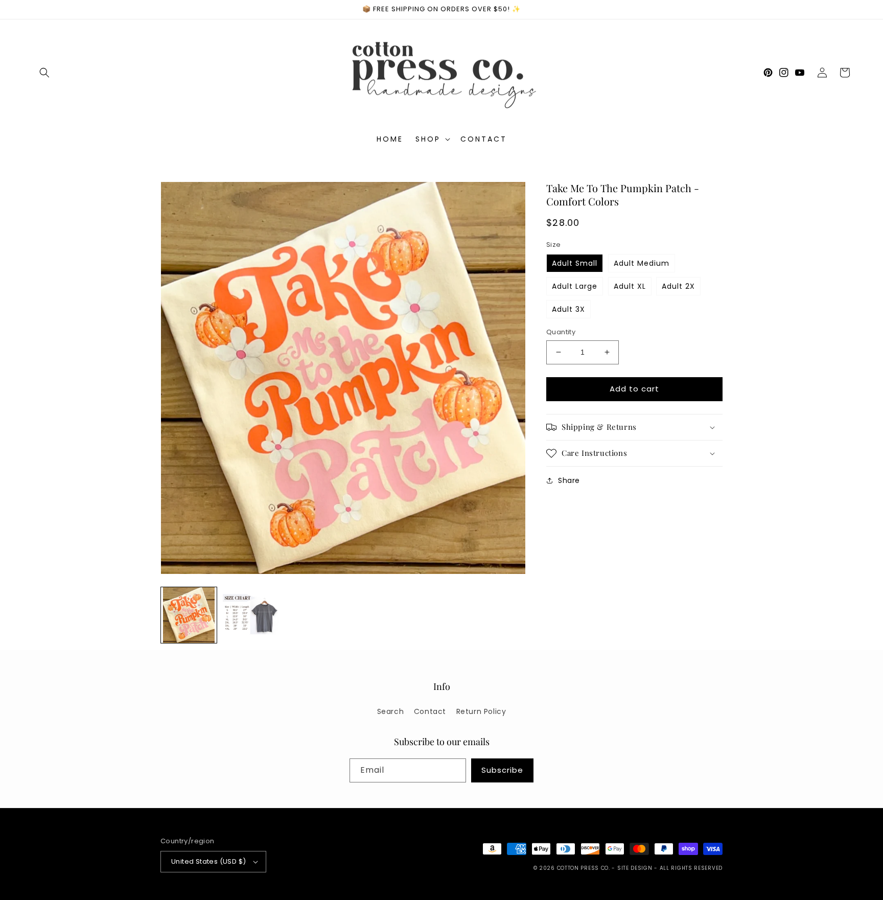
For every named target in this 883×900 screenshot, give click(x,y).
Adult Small (574, 263)
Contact (430, 711)
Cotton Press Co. (583, 868)
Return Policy (481, 711)
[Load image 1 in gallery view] (188, 615)
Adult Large (574, 286)
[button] (44, 72)
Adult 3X (568, 309)
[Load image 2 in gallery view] (250, 615)
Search (390, 711)
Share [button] (569, 480)
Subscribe (502, 770)
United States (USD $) (208, 861)
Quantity (560, 332)
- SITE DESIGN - (635, 868)
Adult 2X (678, 286)
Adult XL (630, 286)
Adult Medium (641, 263)
